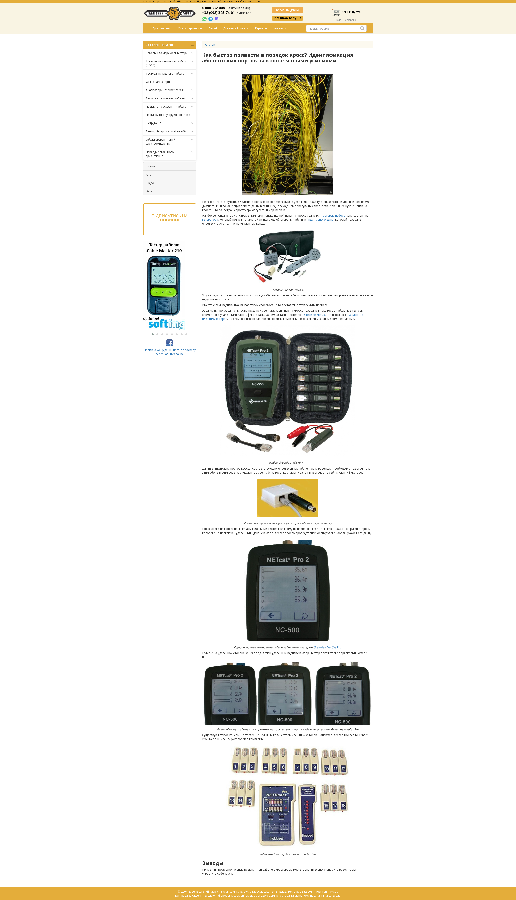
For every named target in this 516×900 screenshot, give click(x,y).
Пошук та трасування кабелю (166, 106)
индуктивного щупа (320, 219)
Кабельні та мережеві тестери (167, 53)
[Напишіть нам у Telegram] (211, 18)
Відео (150, 183)
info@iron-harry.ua (287, 18)
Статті (150, 174)
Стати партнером (190, 28)
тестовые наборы (333, 215)
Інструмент (153, 123)
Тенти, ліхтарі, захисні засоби (166, 131)
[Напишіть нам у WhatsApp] (204, 18)
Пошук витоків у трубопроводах (168, 115)
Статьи (210, 44)
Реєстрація (350, 20)
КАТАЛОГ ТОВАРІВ (159, 45)
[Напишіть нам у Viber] (217, 18)
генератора (210, 219)
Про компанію (162, 28)
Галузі (213, 28)
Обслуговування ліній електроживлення (160, 141)
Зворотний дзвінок (287, 10)
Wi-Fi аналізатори (158, 82)
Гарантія (261, 28)
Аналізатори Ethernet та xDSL (166, 90)
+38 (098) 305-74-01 (218, 12)
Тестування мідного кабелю (165, 73)
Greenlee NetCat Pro (317, 315)
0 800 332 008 (213, 8)
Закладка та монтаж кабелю (165, 98)
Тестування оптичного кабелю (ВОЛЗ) (167, 63)
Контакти (279, 28)
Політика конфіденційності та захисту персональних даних (170, 352)
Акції (149, 191)
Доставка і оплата (236, 28)
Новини (151, 166)
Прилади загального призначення (160, 154)
